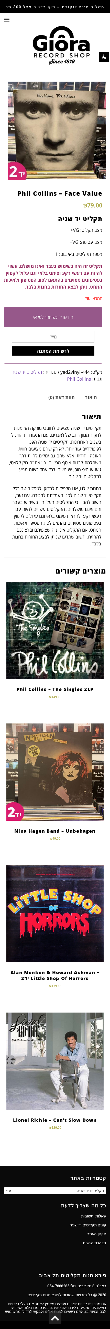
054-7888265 (58, 1286)
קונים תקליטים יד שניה (88, 1225)
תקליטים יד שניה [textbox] (56, 1191)
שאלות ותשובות (93, 1216)
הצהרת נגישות (94, 1243)
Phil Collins (79, 379)
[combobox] (55, 1190)
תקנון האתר (96, 1234)
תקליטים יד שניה (27, 372)
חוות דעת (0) (61, 397)
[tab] (91, 397)
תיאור (91, 397)
